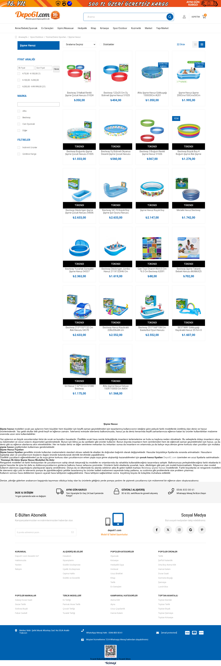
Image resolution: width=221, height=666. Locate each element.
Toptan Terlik (164, 604)
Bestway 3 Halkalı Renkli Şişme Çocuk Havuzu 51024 (79, 94)
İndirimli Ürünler (29, 147)
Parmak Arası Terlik (71, 604)
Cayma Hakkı (69, 573)
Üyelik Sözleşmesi (71, 569)
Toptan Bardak (165, 600)
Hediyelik (82, 28)
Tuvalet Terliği (69, 613)
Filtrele (56, 69)
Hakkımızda (20, 560)
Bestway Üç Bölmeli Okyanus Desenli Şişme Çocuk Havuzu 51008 (116, 152)
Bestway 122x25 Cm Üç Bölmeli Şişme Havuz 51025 (116, 94)
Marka (22, 95)
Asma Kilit (115, 600)
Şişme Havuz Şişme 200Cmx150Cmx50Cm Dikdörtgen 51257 (188, 94)
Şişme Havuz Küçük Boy (152, 210)
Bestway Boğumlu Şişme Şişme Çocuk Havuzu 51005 (79, 152)
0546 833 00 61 (185, 489)
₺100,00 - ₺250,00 (30, 80)
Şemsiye (162, 582)
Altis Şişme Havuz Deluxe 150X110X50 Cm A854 (116, 387)
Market (148, 28)
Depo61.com (170, 457)
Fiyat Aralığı (26, 59)
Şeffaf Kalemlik (165, 560)
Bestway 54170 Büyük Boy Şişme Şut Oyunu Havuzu (115, 211)
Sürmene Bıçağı (165, 578)
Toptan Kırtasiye (165, 617)
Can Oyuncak (28, 124)
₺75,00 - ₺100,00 (31, 73)
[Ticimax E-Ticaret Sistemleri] (110, 663)
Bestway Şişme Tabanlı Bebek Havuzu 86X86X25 (189, 270)
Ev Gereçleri (47, 28)
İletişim (18, 569)
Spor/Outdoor (120, 28)
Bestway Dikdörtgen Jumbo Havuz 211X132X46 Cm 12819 (116, 270)
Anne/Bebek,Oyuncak (26, 28)
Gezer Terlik (20, 604)
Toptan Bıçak (164, 608)
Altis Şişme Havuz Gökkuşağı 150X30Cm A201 (152, 94)
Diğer (24, 130)
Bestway (26, 117)
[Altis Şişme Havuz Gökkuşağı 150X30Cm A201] (152, 72)
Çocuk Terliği (69, 608)
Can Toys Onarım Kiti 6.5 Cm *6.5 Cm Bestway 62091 (152, 270)
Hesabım (67, 556)
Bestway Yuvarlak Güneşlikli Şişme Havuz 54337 (79, 270)
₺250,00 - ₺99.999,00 (33, 86)
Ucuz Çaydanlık (117, 608)
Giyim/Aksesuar (65, 28)
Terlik (112, 582)
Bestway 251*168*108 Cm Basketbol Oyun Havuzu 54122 (152, 328)
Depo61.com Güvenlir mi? (27, 556)
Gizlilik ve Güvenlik (71, 578)
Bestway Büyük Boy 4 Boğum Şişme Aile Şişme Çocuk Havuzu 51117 (188, 152)
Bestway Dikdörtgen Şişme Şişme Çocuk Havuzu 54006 (79, 211)
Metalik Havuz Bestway (188, 210)
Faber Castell (21, 613)
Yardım (18, 565)
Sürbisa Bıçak (21, 608)
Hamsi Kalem (164, 569)
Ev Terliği (67, 600)
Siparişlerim (68, 560)
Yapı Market (162, 28)
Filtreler (23, 139)
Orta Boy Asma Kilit (167, 565)
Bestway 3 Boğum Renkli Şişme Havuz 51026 (152, 152)
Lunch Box (163, 586)
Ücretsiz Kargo (29, 154)
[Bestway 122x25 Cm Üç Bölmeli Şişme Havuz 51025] (116, 72)
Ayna (112, 604)
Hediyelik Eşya (117, 565)
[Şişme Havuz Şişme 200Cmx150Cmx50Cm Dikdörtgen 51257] (188, 72)
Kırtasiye (104, 28)
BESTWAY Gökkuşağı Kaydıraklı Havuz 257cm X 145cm (189, 328)
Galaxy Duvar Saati (23, 600)
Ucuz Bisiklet (116, 573)
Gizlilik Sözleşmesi (71, 565)
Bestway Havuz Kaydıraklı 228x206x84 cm (116, 328)
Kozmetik (136, 28)
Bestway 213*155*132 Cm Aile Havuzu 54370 (79, 328)
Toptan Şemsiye (165, 613)
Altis (24, 111)
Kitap (93, 28)
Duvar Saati (163, 573)
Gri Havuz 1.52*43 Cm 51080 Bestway (79, 387)
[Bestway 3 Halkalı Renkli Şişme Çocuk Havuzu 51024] (79, 72)
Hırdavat (114, 569)
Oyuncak (114, 556)
